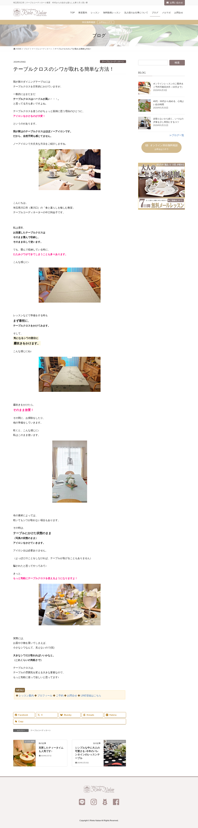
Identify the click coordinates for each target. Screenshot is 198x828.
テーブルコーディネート (113, 61)
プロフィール (44, 695)
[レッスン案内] (24, 751)
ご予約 (59, 695)
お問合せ (72, 695)
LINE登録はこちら (91, 695)
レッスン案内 (26, 695)
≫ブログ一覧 (176, 135)
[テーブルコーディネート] (115, 751)
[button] (161, 147)
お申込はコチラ (105, 22)
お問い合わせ (176, 2)
